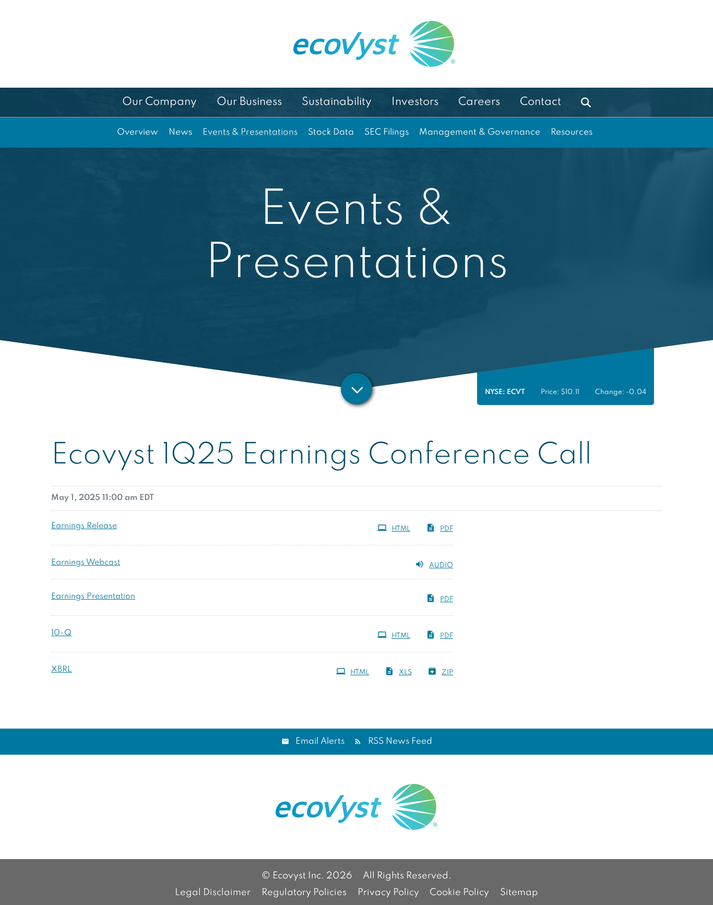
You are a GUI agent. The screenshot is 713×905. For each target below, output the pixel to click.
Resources (571, 132)
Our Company (159, 102)
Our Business (249, 102)
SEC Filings (386, 132)
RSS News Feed (400, 741)
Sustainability (337, 102)
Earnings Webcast (85, 562)
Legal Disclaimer (213, 892)
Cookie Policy (459, 892)
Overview (137, 132)
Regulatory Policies (304, 892)
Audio (441, 565)
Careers (479, 102)
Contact (540, 102)
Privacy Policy (388, 892)
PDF (446, 529)
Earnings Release (84, 526)
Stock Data (331, 132)
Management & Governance (479, 132)
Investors (414, 102)
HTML (400, 529)
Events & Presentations (250, 132)
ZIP (447, 672)
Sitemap (519, 892)
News (180, 132)
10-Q (61, 633)
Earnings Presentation (93, 596)
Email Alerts (319, 741)
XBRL (61, 669)
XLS (405, 672)
